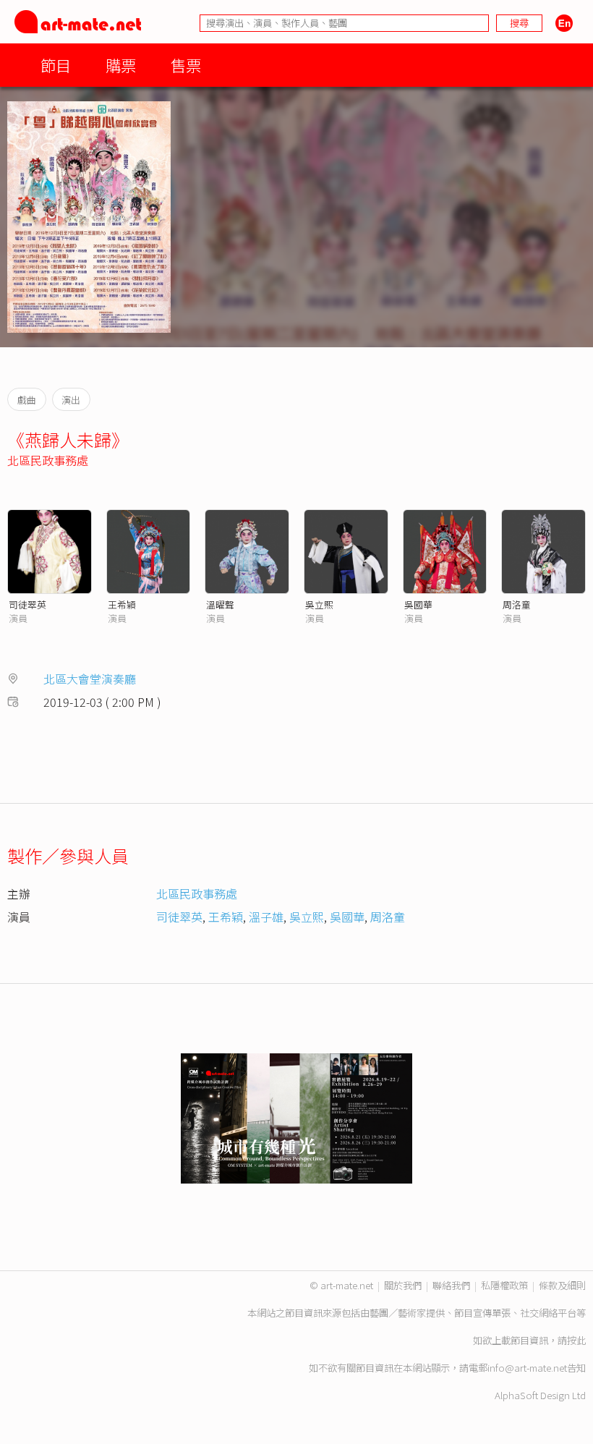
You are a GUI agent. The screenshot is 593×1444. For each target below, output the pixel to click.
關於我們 (403, 1285)
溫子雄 (266, 916)
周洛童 (517, 604)
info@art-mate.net (527, 1368)
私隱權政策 (504, 1285)
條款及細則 (562, 1285)
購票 (121, 65)
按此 (576, 1340)
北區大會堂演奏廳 (89, 678)
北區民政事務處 (47, 460)
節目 (55, 65)
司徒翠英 (27, 604)
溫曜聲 (220, 604)
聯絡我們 (451, 1285)
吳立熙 (319, 604)
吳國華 (418, 604)
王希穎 (122, 604)
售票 (186, 65)
